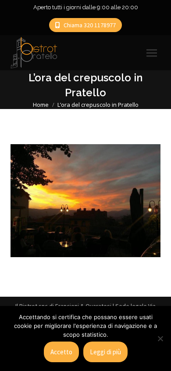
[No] (160, 338)
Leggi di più (105, 352)
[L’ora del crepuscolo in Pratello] (85, 200)
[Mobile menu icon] (151, 53)
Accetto (61, 352)
